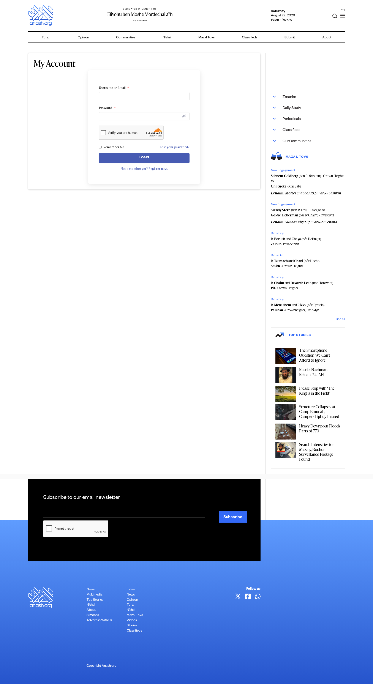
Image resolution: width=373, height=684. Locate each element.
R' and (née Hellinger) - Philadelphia (296, 241)
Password (107, 108)
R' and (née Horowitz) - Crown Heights (302, 285)
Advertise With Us (99, 621)
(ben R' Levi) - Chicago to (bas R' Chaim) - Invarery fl (302, 212)
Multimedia (94, 595)
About (326, 38)
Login (144, 158)
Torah (46, 38)
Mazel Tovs (135, 615)
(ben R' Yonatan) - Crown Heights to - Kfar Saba (307, 181)
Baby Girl (277, 255)
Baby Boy (277, 233)
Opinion (83, 38)
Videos (132, 621)
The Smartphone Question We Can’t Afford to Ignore (314, 355)
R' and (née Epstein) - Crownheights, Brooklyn (297, 307)
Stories (132, 626)
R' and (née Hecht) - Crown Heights (295, 263)
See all (340, 319)
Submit (289, 38)
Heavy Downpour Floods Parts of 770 (319, 428)
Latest (131, 590)
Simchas (93, 615)
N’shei (167, 38)
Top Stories (95, 600)
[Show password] (184, 116)
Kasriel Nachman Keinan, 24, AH (313, 372)
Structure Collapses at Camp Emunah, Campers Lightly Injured (319, 411)
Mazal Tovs (206, 38)
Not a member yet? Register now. (144, 169)
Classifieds (249, 38)
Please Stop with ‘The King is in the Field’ (317, 390)
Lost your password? (175, 147)
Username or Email (114, 88)
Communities (125, 38)
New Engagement (283, 170)
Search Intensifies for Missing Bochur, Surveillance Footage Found (316, 451)
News (91, 590)
